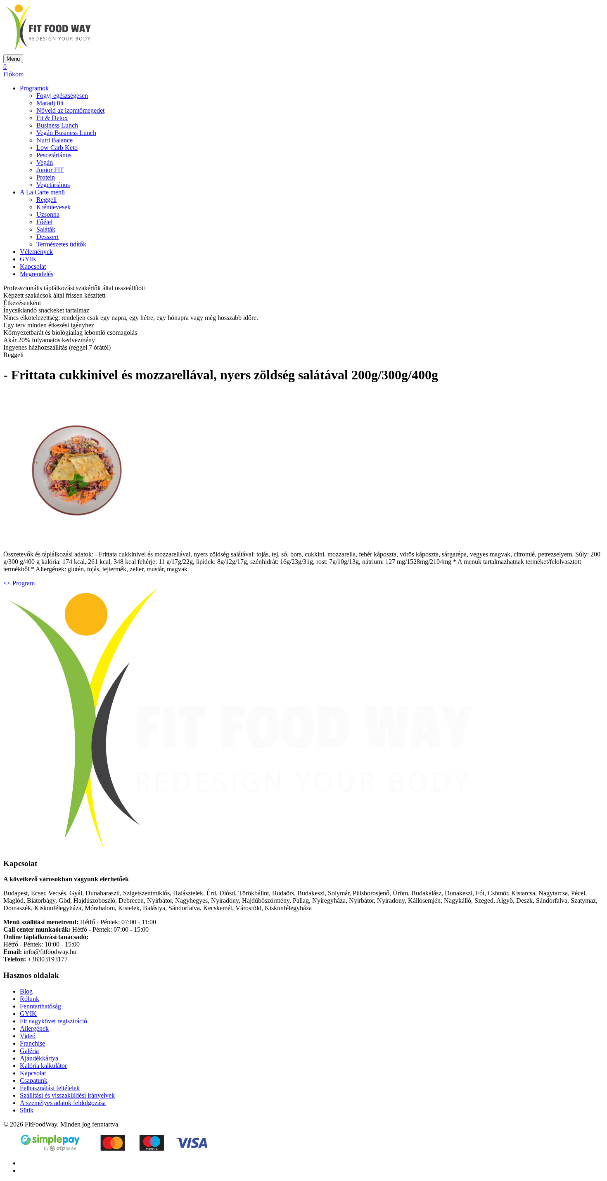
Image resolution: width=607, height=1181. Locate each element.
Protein (45, 177)
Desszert (47, 236)
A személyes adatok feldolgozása (63, 1102)
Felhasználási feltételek (50, 1087)
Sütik (26, 1110)
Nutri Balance (54, 140)
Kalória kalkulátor (43, 1065)
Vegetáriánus (53, 184)
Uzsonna (47, 214)
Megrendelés (36, 273)
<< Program (19, 583)
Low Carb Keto (57, 147)
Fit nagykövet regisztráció (53, 1021)
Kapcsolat (33, 266)
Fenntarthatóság (40, 1006)
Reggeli (46, 199)
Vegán (44, 162)
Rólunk (29, 998)
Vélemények (36, 251)
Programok (34, 88)
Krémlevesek (53, 207)
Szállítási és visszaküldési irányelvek (67, 1095)
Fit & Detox (52, 117)
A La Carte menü (42, 192)
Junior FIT (50, 169)
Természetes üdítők (61, 244)
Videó (28, 1035)
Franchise (32, 1043)
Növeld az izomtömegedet (70, 110)
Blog (26, 991)
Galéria (29, 1050)
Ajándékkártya (39, 1058)
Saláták (45, 229)
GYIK (28, 259)
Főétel (44, 221)
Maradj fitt (50, 103)
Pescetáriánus (53, 155)
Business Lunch (57, 125)
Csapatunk (33, 1080)
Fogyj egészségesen (62, 95)
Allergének (34, 1028)
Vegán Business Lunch (66, 132)
